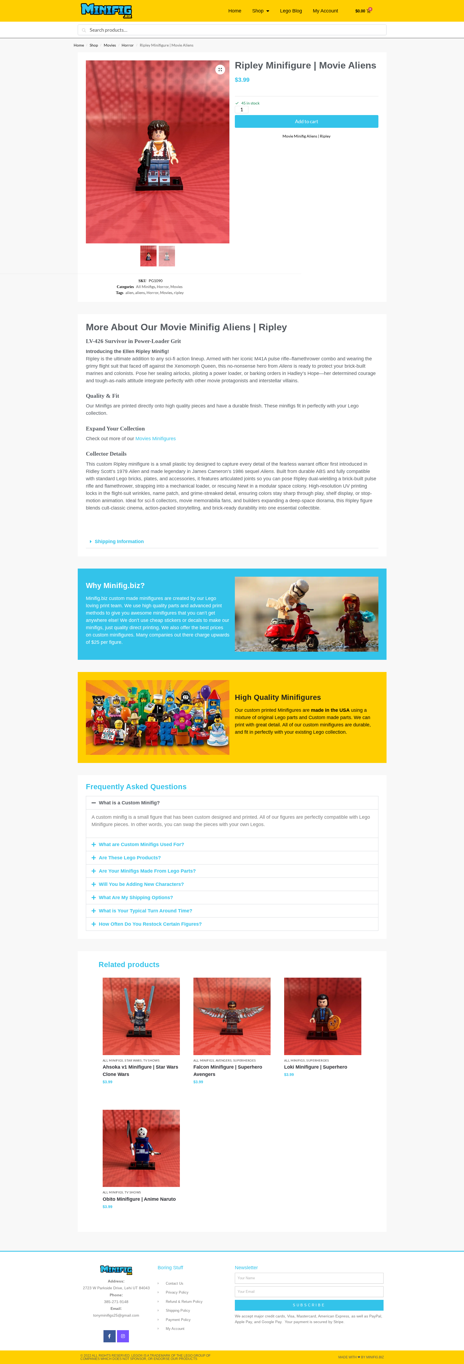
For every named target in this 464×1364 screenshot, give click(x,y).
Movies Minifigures (155, 438)
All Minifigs (145, 286)
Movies (110, 45)
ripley (179, 292)
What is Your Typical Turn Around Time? (145, 910)
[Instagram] (123, 1336)
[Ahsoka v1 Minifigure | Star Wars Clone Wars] (141, 1016)
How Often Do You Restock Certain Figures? (150, 924)
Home (234, 11)
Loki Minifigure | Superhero (315, 1067)
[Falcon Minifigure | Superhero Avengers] (232, 1016)
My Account (325, 11)
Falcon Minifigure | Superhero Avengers (227, 1070)
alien (129, 292)
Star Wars (133, 1060)
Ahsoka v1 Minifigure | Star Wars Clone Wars (140, 1070)
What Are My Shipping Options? (136, 897)
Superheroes (244, 1060)
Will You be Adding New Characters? (141, 884)
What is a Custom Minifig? (129, 802)
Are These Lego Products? (130, 857)
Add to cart (306, 121)
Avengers (224, 1060)
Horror (128, 45)
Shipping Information (119, 541)
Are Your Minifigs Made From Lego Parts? (147, 871)
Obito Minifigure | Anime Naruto (139, 1199)
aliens (140, 292)
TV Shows (151, 1060)
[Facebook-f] (109, 1336)
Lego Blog (291, 11)
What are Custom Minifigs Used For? (141, 844)
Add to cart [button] (141, 1093)
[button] (220, 69)
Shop (258, 11)
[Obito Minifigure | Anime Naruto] (141, 1148)
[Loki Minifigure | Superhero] (322, 1016)
